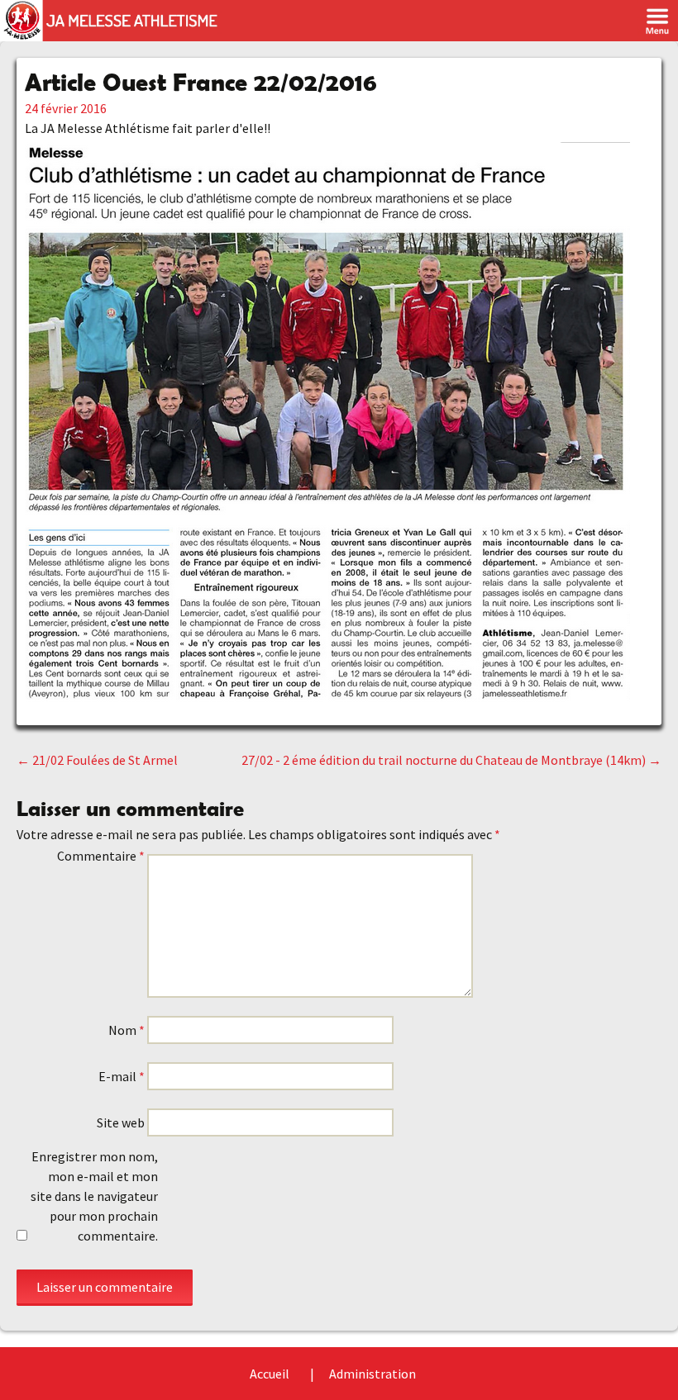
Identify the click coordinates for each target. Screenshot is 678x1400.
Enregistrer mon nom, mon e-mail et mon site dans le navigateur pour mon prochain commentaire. (94, 1196)
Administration (372, 1373)
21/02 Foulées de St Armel (97, 760)
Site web (121, 1122)
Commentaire (101, 855)
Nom (126, 1030)
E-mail (121, 1076)
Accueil (269, 1373)
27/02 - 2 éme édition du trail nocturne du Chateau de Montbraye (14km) (451, 760)
